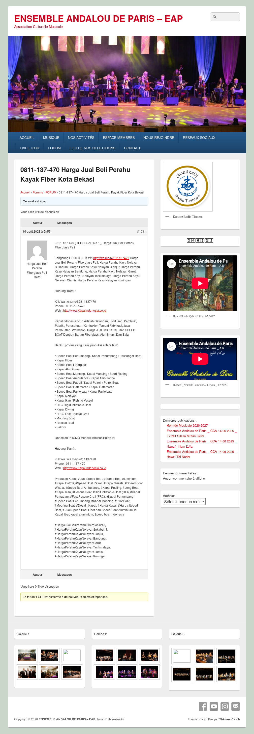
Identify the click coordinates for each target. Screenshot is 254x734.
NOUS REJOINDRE (158, 137)
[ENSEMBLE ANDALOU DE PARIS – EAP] (127, 131)
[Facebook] (203, 706)
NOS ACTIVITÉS (81, 137)
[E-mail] (235, 706)
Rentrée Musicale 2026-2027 (187, 425)
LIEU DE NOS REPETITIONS (92, 147)
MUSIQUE (51, 137)
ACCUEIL (27, 137)
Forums (38, 192)
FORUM (54, 147)
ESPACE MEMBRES (119, 137)
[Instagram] (225, 706)
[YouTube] (214, 706)
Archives (169, 495)
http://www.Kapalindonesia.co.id (84, 310)
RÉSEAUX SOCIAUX (199, 137)
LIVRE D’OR (29, 147)
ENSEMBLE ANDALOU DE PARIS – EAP (98, 18)
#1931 (141, 231)
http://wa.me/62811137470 (111, 258)
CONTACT (132, 147)
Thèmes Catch (229, 719)
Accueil (25, 192)
